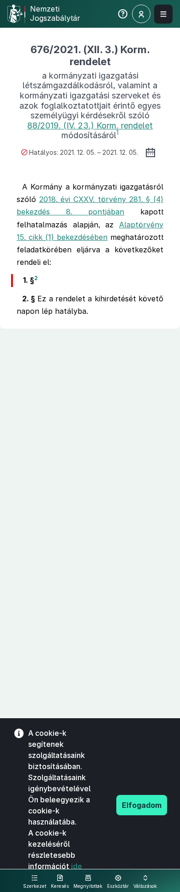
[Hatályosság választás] (150, 152)
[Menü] (163, 14)
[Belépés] (141, 14)
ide (76, 866)
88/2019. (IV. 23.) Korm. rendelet (90, 125)
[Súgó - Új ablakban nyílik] (122, 15)
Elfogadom (142, 805)
